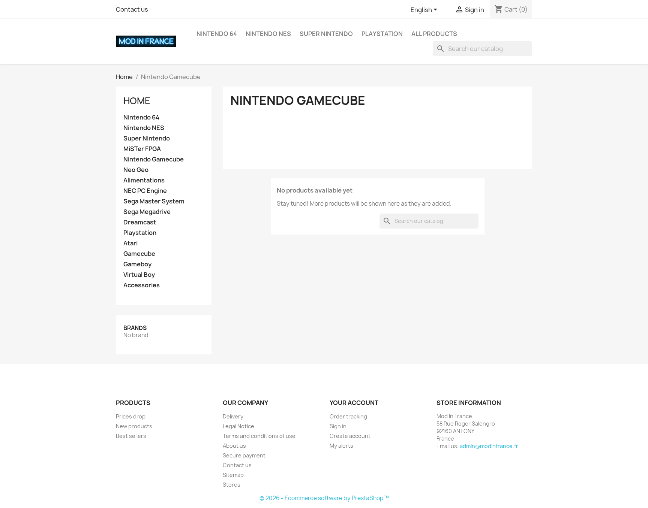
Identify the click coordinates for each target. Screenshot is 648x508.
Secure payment (244, 455)
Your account (354, 403)
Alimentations (144, 180)
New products (134, 426)
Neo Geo (135, 170)
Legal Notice (238, 426)
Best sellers (131, 435)
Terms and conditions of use (259, 435)
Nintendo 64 (216, 34)
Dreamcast (139, 222)
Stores (231, 484)
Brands (135, 328)
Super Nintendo (326, 34)
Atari (130, 243)
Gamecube (139, 254)
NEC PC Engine (145, 191)
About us (234, 445)
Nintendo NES (268, 34)
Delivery (233, 416)
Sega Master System (153, 201)
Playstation (382, 34)
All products (434, 34)
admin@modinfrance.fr (489, 446)
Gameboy (137, 264)
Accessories (141, 285)
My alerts (341, 445)
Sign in (338, 426)
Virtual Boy (139, 275)
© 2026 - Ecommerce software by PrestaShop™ (324, 498)
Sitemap (233, 474)
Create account (350, 435)
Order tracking (348, 416)
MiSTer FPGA (142, 149)
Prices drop (131, 416)
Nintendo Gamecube (153, 159)
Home (136, 100)
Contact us (132, 9)
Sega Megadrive (147, 212)
